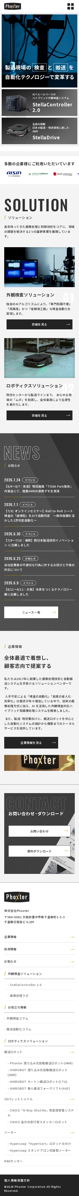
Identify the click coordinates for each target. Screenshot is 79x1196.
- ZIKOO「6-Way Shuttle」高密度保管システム (41, 1112)
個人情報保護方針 (17, 1180)
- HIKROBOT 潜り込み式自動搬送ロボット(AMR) (38, 1072)
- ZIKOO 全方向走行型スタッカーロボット (37, 1122)
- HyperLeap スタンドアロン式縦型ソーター (39, 1150)
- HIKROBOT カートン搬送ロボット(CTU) (37, 1081)
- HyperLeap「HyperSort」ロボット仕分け (39, 1143)
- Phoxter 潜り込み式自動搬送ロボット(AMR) (40, 1063)
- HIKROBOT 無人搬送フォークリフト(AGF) (39, 1088)
